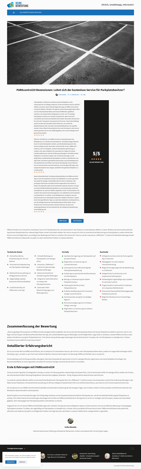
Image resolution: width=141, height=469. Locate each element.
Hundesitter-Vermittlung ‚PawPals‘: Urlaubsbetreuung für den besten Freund (89, 456)
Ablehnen (22, 462)
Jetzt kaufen (77, 221)
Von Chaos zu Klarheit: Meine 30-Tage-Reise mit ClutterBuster (57, 456)
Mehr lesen (63, 221)
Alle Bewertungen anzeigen (30, 12)
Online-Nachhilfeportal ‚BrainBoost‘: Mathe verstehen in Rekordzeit (122, 456)
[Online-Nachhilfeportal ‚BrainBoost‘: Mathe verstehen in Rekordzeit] (107, 456)
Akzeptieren (11, 462)
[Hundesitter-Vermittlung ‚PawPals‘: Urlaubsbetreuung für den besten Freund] (75, 456)
